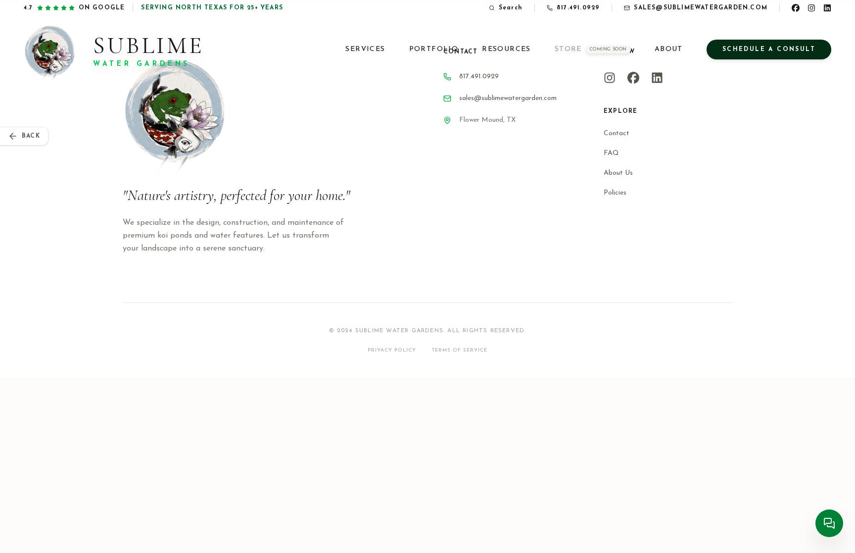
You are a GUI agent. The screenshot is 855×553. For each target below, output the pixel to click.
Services (365, 49)
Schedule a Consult (768, 49)
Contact (616, 133)
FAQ (611, 153)
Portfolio (434, 49)
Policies (615, 193)
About (669, 49)
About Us (618, 173)
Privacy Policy (392, 350)
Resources (506, 49)
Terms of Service (459, 350)
